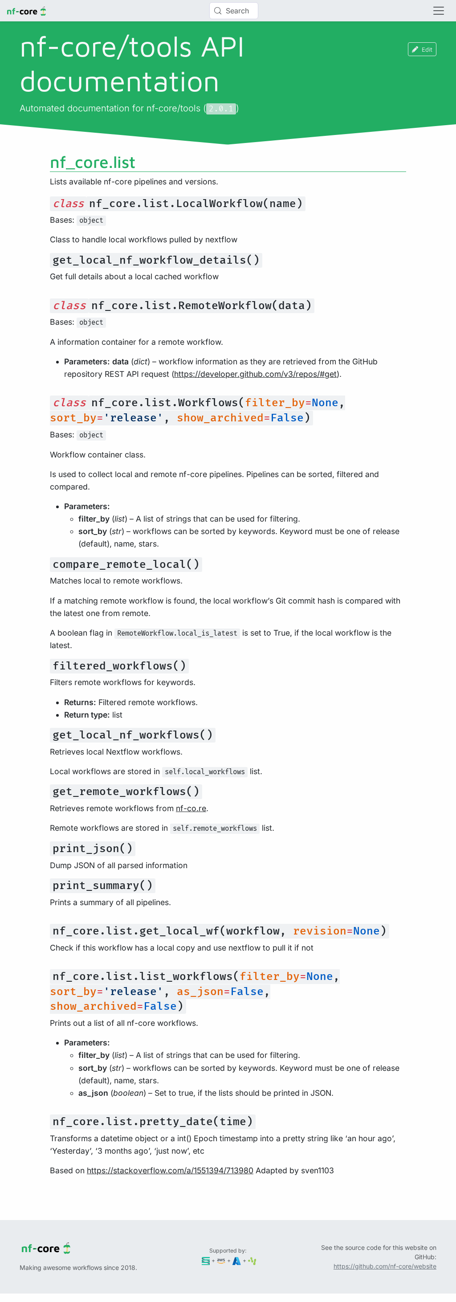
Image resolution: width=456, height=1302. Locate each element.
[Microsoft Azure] (236, 1260)
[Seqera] (206, 1260)
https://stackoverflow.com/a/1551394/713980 (170, 1170)
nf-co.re (191, 808)
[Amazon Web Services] (221, 1260)
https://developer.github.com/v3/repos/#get (255, 374)
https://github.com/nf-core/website (385, 1266)
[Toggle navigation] (439, 10)
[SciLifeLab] (252, 1260)
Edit (427, 49)
